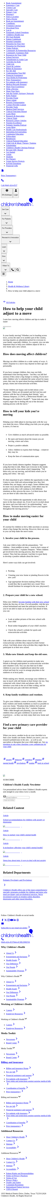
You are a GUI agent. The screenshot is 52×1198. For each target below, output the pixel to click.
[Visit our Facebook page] (2, 921)
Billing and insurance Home (17, 1068)
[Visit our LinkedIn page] (14, 921)
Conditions (10, 23)
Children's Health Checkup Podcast (20, 148)
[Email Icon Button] (10, 326)
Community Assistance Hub (17, 53)
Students (9, 157)
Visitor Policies (12, 48)
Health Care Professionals (16, 130)
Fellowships (11, 136)
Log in (8, 30)
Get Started (10, 152)
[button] (26, 975)
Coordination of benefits (15, 1088)
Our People (10, 967)
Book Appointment (13, 3)
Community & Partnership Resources (21, 50)
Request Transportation (15, 102)
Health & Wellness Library (18, 286)
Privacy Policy (12, 1180)
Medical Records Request (16, 84)
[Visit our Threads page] (17, 921)
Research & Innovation (15, 116)
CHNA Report (12, 1189)
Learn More (11, 114)
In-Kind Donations (13, 163)
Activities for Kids (13, 62)
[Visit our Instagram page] (8, 921)
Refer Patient (11, 96)
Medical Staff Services (15, 109)
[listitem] (26, 820)
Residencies (11, 139)
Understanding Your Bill (15, 73)
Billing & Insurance (14, 69)
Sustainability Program (15, 971)
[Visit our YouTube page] (11, 921)
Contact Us (10, 1141)
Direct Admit (11, 100)
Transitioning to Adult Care (17, 59)
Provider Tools (12, 107)
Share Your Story (13, 91)
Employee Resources (14, 1014)
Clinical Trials (11, 118)
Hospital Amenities (13, 41)
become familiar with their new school (34, 602)
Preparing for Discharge (15, 46)
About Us (10, 953)
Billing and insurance (12, 1062)
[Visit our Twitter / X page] (5, 921)
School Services (12, 57)
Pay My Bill (11, 71)
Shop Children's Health (15, 1137)
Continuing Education (15, 134)
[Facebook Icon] (6, 326)
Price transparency (13, 1092)
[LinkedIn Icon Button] (8, 326)
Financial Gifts (12, 166)
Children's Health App (15, 35)
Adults (8, 154)
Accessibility (11, 1148)
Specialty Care (12, 10)
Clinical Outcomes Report (16, 111)
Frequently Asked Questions (17, 32)
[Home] (26, 202)
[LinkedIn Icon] (8, 326)
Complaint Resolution (14, 1185)
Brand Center (11, 1043)
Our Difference (12, 964)
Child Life (10, 64)
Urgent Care (11, 8)
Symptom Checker (13, 26)
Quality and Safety (13, 1182)
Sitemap (9, 1144)
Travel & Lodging (13, 66)
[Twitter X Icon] (4, 326)
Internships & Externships (16, 132)
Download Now (12, 28)
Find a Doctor (11, 19)
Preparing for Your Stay (15, 44)
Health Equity (11, 960)
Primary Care (11, 12)
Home (10, 282)
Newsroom (10, 1039)
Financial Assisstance (14, 75)
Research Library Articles (16, 120)
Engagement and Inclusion (16, 957)
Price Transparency (13, 80)
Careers (9, 1010)
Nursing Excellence (14, 123)
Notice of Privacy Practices (17, 1176)
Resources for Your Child (16, 55)
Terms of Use (11, 1178)
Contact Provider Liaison (16, 105)
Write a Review (12, 89)
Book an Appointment (15, 21)
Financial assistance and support (19, 1075)
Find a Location (12, 17)
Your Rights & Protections (16, 78)
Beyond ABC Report (14, 150)
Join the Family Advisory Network (20, 93)
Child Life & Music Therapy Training (21, 143)
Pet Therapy (11, 159)
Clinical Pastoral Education (17, 141)
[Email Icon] (10, 326)
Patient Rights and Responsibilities (20, 1173)
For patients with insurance (17, 82)
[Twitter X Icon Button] (4, 326)
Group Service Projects (15, 161)
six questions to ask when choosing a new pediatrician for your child (25, 744)
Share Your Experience (15, 87)
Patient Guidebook (13, 39)
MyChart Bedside (13, 37)
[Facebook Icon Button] (6, 326)
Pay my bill (10, 1072)
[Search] (17, 270)
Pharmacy (10, 14)
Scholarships (11, 145)
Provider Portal (12, 98)
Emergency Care (12, 5)
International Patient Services (17, 1187)
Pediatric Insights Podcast (16, 125)
